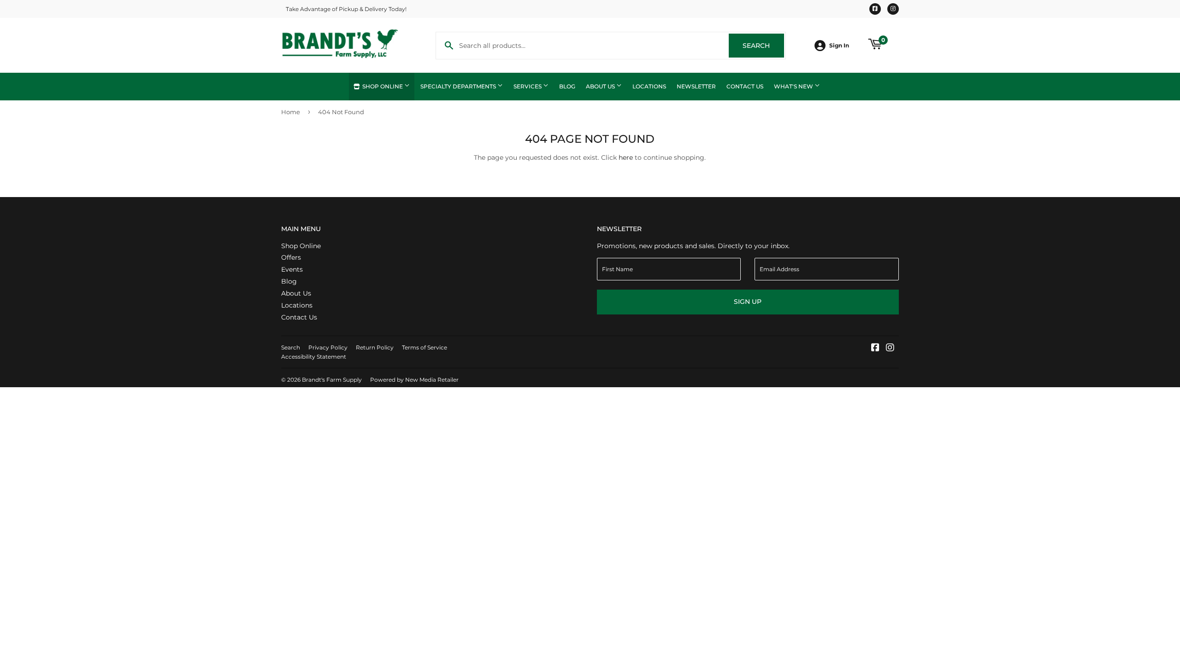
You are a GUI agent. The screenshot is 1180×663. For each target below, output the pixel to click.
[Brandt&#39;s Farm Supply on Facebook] (875, 348)
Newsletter (696, 86)
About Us (601, 86)
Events (292, 269)
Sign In (839, 45)
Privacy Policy (328, 347)
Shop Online (382, 86)
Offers (291, 257)
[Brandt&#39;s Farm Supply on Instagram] (890, 348)
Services (528, 86)
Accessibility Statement (313, 356)
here (626, 157)
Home (290, 112)
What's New (794, 86)
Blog (567, 86)
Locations (649, 86)
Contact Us (744, 86)
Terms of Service (424, 347)
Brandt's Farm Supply (332, 379)
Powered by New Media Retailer (414, 379)
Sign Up (747, 301)
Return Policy (375, 347)
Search (763, 45)
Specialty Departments (458, 86)
